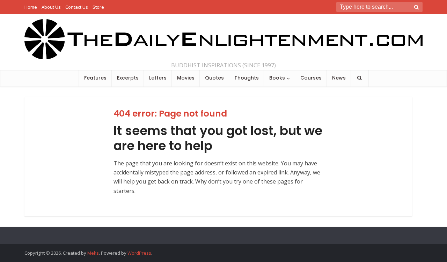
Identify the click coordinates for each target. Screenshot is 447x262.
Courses (311, 77)
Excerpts (128, 77)
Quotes (214, 77)
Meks (93, 253)
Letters (158, 77)
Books (277, 77)
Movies (186, 77)
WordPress (139, 253)
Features (95, 77)
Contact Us (76, 7)
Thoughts (246, 77)
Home (30, 7)
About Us (51, 7)
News (339, 77)
